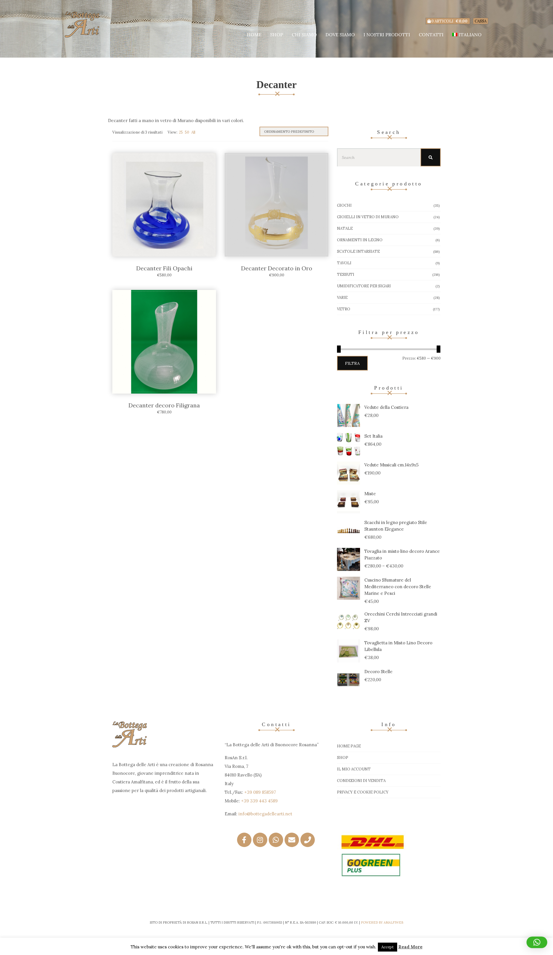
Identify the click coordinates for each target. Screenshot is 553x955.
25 (181, 132)
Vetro (343, 309)
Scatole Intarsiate (358, 251)
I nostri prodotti (386, 34)
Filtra (352, 363)
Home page (349, 746)
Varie (342, 297)
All (193, 132)
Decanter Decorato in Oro (276, 268)
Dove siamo (340, 34)
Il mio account (354, 769)
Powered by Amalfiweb (382, 922)
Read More (410, 947)
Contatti (431, 34)
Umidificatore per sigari (364, 286)
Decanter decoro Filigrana (164, 405)
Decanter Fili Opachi (164, 268)
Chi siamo (304, 34)
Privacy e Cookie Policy (363, 792)
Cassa (480, 21)
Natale (345, 228)
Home (254, 34)
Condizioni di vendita (361, 780)
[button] (537, 942)
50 (187, 132)
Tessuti (345, 274)
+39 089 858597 (260, 792)
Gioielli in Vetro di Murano (368, 216)
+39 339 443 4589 (259, 801)
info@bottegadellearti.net (265, 814)
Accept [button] (387, 947)
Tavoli (344, 263)
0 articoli (449, 21)
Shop (276, 34)
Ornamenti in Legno (359, 240)
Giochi (344, 205)
